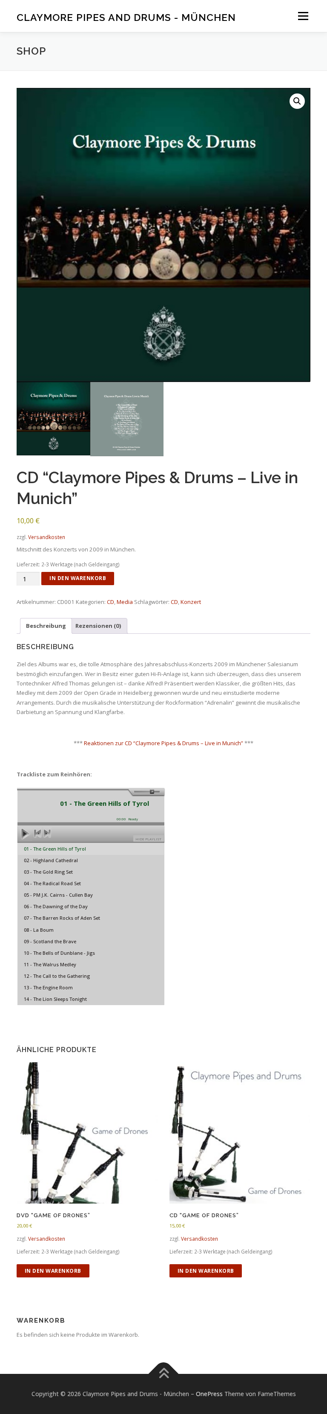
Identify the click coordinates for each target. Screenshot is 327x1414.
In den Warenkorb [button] (53, 1270)
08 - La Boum (39, 930)
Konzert (191, 602)
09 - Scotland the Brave (50, 941)
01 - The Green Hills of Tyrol (55, 848)
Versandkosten (46, 537)
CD (110, 602)
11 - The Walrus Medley (50, 964)
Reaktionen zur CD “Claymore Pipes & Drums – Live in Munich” (163, 743)
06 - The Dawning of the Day (56, 906)
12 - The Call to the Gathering (57, 976)
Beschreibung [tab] (46, 626)
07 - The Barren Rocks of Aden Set (62, 918)
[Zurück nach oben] (164, 1374)
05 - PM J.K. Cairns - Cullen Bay (58, 895)
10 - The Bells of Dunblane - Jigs (59, 953)
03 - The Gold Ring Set (48, 872)
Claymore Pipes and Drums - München (126, 17)
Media (125, 602)
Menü (302, 16)
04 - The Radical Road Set (52, 883)
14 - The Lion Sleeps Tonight (55, 999)
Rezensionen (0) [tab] (98, 626)
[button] (297, 101)
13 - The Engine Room (48, 987)
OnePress (209, 1394)
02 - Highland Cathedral (51, 860)
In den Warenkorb (77, 578)
